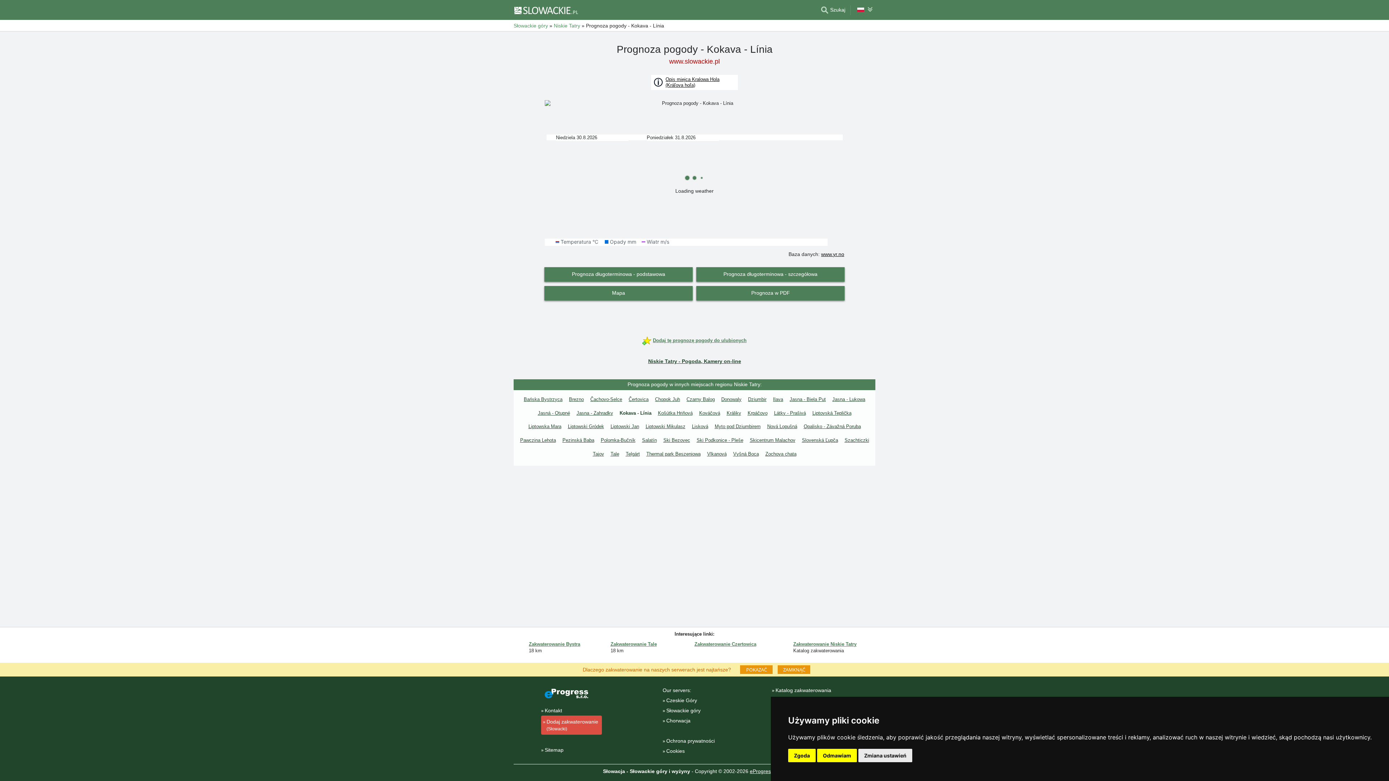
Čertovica (639, 399)
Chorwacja (678, 721)
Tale (615, 454)
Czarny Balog (701, 399)
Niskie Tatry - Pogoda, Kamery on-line (694, 361)
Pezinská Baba (578, 440)
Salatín (649, 440)
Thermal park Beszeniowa (673, 454)
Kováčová (709, 413)
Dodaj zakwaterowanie (572, 725)
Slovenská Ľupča (820, 440)
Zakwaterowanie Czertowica (725, 644)
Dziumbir (757, 399)
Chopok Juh (667, 399)
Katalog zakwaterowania (803, 690)
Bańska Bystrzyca (543, 399)
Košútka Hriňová (675, 413)
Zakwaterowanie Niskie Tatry (825, 644)
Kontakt (553, 710)
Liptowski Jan (625, 426)
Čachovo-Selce (606, 399)
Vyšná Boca (746, 454)
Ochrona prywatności (690, 741)
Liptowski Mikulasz (665, 426)
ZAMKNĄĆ (794, 669)
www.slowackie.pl (694, 61)
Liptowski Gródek (586, 426)
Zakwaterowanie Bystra (554, 644)
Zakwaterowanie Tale (634, 644)
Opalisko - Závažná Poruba (832, 426)
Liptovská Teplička (831, 413)
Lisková (700, 426)
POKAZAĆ (756, 669)
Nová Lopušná (782, 426)
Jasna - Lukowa (848, 399)
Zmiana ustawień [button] (885, 755)
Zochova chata (781, 454)
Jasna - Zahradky (595, 413)
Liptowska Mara (544, 426)
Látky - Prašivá (790, 413)
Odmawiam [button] (837, 755)
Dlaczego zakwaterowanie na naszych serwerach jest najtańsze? (657, 669)
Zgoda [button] (802, 755)
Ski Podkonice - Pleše (720, 440)
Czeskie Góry (681, 700)
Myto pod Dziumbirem (738, 426)
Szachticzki (857, 440)
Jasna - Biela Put (808, 399)
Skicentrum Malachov (772, 440)
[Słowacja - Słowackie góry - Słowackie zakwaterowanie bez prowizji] (546, 10)
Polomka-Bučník (618, 440)
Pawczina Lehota (538, 440)
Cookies (675, 751)
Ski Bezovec (676, 440)
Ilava (778, 399)
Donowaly (731, 399)
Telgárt (633, 454)
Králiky (734, 413)
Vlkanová (717, 454)
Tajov (598, 454)
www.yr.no (832, 254)
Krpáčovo (758, 413)
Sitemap (554, 750)
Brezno (576, 399)
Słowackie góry (683, 710)
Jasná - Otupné (554, 413)
